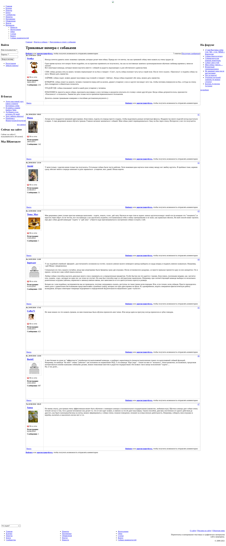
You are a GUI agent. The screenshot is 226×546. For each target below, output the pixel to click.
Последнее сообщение (191, 54)
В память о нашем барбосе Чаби (13, 109)
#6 (199, 356)
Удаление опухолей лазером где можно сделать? (213, 79)
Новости (13, 27)
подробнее (204, 90)
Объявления (10, 21)
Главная (9, 6)
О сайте (193, 531)
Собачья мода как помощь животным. (213, 59)
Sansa (30, 407)
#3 (199, 211)
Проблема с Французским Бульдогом (16, 119)
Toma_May (32, 214)
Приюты (9, 17)
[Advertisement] (12, 80)
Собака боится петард (214, 56)
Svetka (30, 58)
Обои (12, 32)
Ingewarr (31, 262)
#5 (199, 308)
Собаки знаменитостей (19, 38)
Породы (9, 10)
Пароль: (5, 54)
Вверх (28, 103)
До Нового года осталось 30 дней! (13, 113)
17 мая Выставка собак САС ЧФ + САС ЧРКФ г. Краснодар (215, 52)
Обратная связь (218, 531)
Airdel (30, 166)
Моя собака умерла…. (214, 65)
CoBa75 (31, 311)
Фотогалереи (15, 30)
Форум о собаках (41, 42)
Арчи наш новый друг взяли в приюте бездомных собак (15, 103)
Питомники (10, 19)
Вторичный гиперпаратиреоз (212, 68)
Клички (9, 8)
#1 (199, 115)
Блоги (8, 13)
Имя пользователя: (9, 50)
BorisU (30, 359)
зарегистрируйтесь (45, 54)
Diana (30, 118)
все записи (21, 125)
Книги (13, 36)
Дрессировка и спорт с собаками (62, 42)
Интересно (10, 25)
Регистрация (11, 63)
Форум (8, 23)
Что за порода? (211, 75)
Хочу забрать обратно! (15, 116)
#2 (199, 163)
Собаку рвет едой (212, 63)
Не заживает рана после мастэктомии (214, 72)
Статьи (13, 34)
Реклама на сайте (204, 531)
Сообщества (10, 15)
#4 (199, 260)
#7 (199, 404)
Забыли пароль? (12, 66)
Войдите (29, 54)
